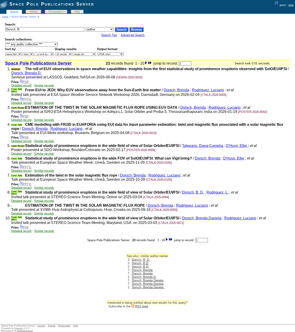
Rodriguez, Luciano (208, 90)
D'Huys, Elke (237, 146)
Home (5, 16)
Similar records (44, 85)
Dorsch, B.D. (140, 263)
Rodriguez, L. (217, 192)
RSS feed (141, 306)
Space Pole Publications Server (51, 3)
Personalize (55, 11)
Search (14, 12)
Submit (33, 11)
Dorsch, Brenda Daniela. (148, 287)
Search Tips (109, 35)
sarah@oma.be (25, 330)
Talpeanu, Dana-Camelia (203, 146)
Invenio (18, 328)
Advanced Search (133, 35)
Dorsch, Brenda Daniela (201, 218)
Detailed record (21, 85)
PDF (26, 82)
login (291, 5)
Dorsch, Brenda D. (26, 73)
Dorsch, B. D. (193, 192)
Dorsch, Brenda (176, 90)
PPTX (27, 99)
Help (77, 11)
